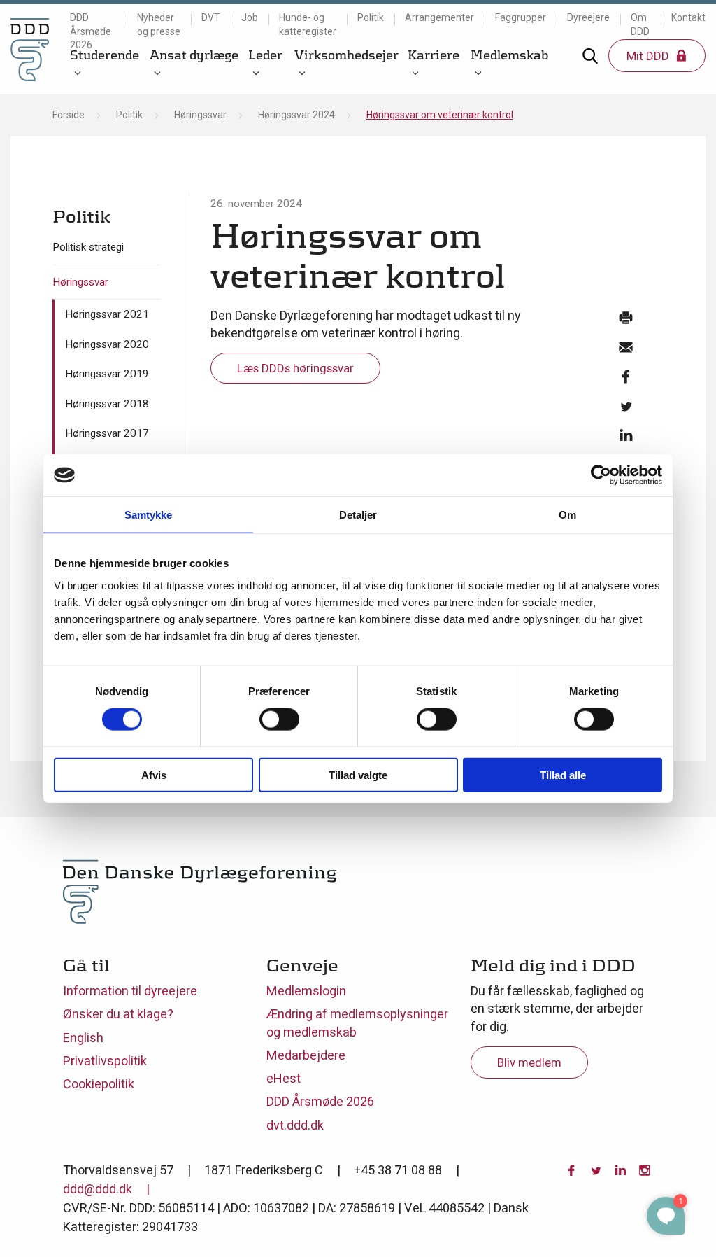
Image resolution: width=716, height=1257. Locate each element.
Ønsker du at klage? (118, 1013)
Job (249, 17)
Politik (370, 17)
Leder (265, 55)
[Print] (626, 321)
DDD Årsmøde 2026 (90, 31)
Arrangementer (439, 17)
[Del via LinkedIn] (626, 439)
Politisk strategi (88, 247)
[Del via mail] (626, 350)
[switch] (279, 719)
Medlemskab (509, 55)
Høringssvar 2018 (107, 404)
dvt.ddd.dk (295, 1125)
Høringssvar (200, 114)
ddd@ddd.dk (97, 1188)
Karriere (433, 55)
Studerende (104, 55)
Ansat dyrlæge (194, 55)
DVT (210, 17)
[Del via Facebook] (626, 380)
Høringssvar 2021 (107, 314)
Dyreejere (588, 17)
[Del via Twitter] (626, 409)
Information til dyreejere (130, 990)
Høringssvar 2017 (107, 433)
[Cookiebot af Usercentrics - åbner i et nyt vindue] (601, 475)
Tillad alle (563, 774)
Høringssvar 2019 (107, 373)
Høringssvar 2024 (296, 114)
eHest (283, 1078)
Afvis (153, 774)
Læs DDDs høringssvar (295, 368)
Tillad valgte (358, 774)
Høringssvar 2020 (107, 344)
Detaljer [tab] (358, 515)
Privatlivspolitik (105, 1060)
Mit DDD (649, 56)
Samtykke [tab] (148, 515)
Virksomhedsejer (346, 55)
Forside (68, 114)
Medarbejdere (305, 1055)
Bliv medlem (529, 1062)
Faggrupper (520, 17)
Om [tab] (567, 515)
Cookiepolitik (98, 1083)
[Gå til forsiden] (29, 49)
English (83, 1037)
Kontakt (688, 17)
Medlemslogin (306, 990)
